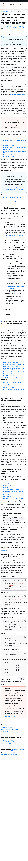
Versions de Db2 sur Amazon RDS (11, 377)
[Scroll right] (22, 4)
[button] (5, 34)
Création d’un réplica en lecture (11, 489)
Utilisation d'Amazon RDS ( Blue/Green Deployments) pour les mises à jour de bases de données (14, 189)
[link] (22, 11)
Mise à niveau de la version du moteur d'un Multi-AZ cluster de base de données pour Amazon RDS (13, 96)
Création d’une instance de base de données (14, 483)
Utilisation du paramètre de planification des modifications (16, 286)
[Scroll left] (8, 4)
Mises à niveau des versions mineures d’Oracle (15, 371)
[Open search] (25, 4)
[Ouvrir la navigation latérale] (2, 8)
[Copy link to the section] (1, 208)
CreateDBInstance (5, 574)
